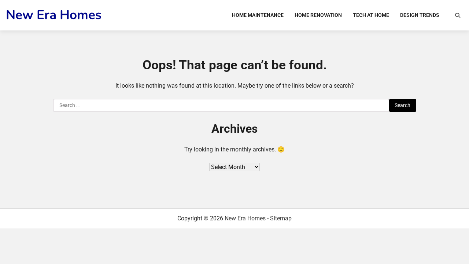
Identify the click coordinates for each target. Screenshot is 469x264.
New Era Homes (53, 14)
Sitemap (281, 218)
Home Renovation (318, 15)
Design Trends (419, 15)
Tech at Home (371, 15)
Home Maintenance (258, 15)
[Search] (457, 15)
